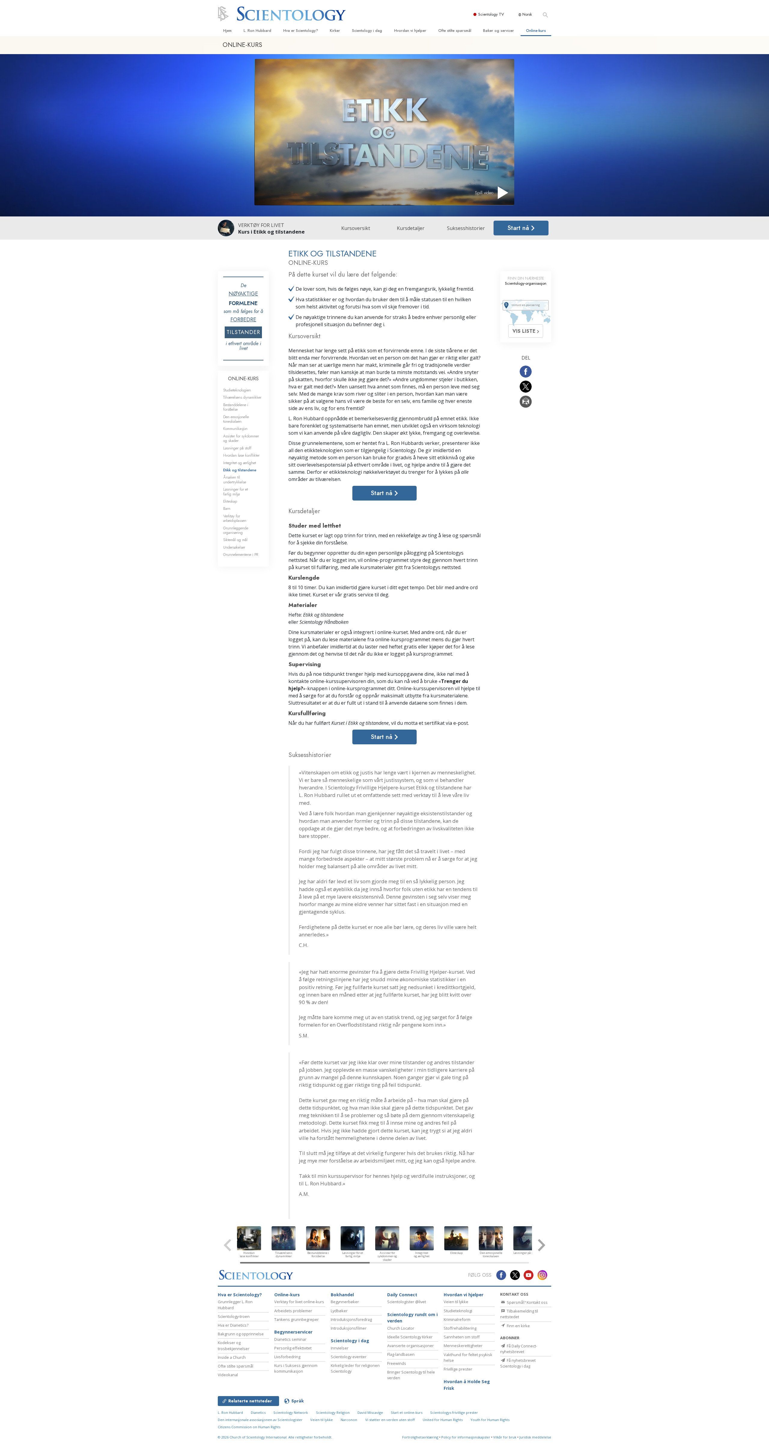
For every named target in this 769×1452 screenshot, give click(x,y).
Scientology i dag (367, 30)
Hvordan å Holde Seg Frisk (467, 1385)
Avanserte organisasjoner (410, 1345)
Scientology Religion (333, 1412)
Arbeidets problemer (293, 1310)
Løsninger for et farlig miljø (235, 491)
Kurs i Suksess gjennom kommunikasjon (296, 1368)
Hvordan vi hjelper (410, 30)
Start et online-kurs (406, 1412)
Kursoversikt (355, 228)
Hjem (227, 30)
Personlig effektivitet (293, 1348)
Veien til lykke (456, 1301)
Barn (226, 508)
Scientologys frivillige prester (454, 1412)
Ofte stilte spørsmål (454, 30)
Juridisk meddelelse (535, 1437)
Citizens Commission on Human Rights (249, 1427)
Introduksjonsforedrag (351, 1319)
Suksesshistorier (466, 228)
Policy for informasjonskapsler (465, 1437)
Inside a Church (232, 1357)
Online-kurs (536, 30)
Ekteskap (230, 501)
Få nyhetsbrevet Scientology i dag (518, 1363)
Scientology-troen (234, 1316)
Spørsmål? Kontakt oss (527, 1302)
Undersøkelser (234, 547)
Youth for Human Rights (489, 1419)
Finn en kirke (518, 1325)
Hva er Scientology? (300, 30)
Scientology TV (491, 14)
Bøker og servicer (498, 30)
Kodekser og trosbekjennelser (233, 1345)
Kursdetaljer (410, 228)
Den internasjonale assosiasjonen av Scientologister (260, 1419)
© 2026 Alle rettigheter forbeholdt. (275, 1437)
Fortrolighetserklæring (420, 1437)
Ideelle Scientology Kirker (410, 1337)
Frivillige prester (458, 1369)
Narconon (349, 1419)
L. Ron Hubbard (257, 30)
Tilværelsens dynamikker (242, 397)
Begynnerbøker (345, 1301)
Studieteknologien (237, 390)
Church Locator (400, 1328)
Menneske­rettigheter (463, 1345)
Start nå (519, 227)
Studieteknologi (458, 1310)
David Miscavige (370, 1412)
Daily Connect (402, 1294)
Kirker (335, 30)
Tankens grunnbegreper (296, 1319)
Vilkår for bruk (504, 1437)
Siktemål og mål (235, 540)
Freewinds (396, 1363)
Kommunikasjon (235, 428)
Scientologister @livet (406, 1301)
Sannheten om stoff (462, 1337)
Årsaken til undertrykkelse (234, 479)
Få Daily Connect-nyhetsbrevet (518, 1348)
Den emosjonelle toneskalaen (236, 419)
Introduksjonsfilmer (348, 1328)
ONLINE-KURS (243, 378)
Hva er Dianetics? (233, 1325)
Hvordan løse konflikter (241, 455)
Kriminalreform (457, 1319)
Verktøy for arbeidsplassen (234, 518)
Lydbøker (339, 1310)
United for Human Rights (443, 1419)
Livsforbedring (287, 1356)
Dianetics (258, 1412)
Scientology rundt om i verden (412, 1318)
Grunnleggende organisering (235, 530)
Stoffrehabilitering (460, 1328)
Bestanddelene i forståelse (235, 407)
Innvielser (339, 1348)
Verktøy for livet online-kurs (299, 1301)
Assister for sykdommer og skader (241, 438)
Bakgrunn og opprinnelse (241, 1334)
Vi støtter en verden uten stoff (390, 1419)
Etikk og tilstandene (239, 470)
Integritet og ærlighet (239, 463)
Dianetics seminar (290, 1339)
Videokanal (228, 1374)
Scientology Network (290, 1412)
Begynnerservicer (293, 1332)
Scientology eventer (348, 1356)
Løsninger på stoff (237, 448)
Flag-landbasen (401, 1354)
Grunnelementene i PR (240, 554)
